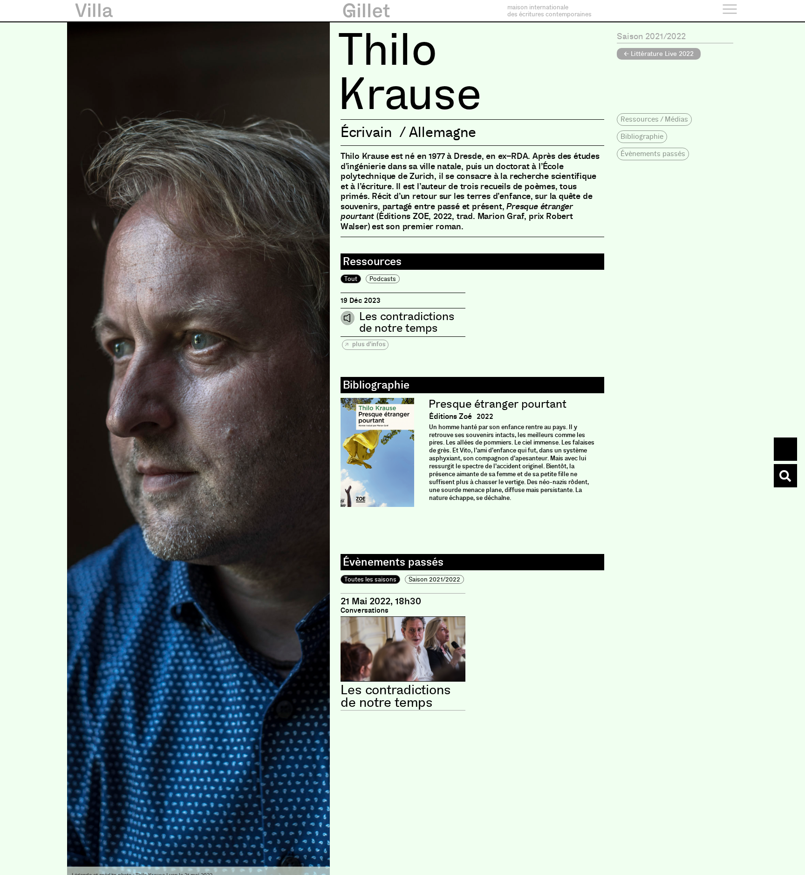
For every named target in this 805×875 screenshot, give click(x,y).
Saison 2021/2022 (434, 579)
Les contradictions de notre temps (407, 322)
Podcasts (382, 279)
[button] (654, 119)
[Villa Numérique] (785, 475)
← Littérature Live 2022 (659, 53)
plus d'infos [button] (368, 344)
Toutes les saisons (370, 579)
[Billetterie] (785, 449)
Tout (350, 279)
